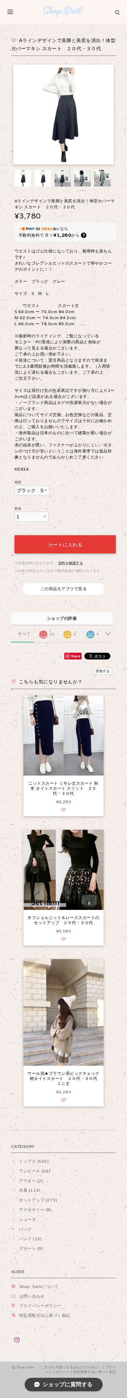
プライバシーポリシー (40, 1305)
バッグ (25, 1229)
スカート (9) (31, 1248)
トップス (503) (34, 1161)
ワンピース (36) (34, 1170)
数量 (18, 508)
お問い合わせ (32, 1296)
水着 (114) (29, 1190)
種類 (18, 482)
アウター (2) (31, 1180)
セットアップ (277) (38, 1199)
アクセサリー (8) (35, 1209)
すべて (24, 634)
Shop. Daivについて (39, 1286)
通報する (103, 671)
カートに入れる (65, 544)
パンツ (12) (30, 1238)
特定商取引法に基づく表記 (44, 1315)
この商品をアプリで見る (63, 588)
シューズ (27, 1219)
